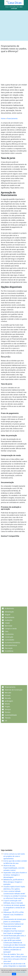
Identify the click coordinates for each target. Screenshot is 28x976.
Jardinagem (8, 701)
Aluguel (7, 615)
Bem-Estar (8, 626)
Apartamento (9, 617)
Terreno (7, 712)
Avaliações (8, 620)
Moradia (7, 698)
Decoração (8, 648)
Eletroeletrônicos (10, 645)
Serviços (7, 709)
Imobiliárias (8, 651)
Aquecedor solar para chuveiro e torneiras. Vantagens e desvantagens (15, 875)
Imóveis (7, 695)
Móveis (7, 704)
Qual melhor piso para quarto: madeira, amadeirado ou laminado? (14, 949)
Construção (8, 637)
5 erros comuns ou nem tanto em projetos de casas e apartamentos (14, 856)
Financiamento (12, 118)
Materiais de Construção (13, 690)
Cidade (7, 623)
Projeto (7, 707)
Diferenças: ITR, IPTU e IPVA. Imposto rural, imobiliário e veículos (13, 914)
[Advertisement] (14, 26)
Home (3, 118)
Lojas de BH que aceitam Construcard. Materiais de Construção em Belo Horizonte (14, 942)
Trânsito (7, 718)
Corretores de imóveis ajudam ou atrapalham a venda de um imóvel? (14, 907)
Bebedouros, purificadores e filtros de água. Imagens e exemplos (13, 882)
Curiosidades (9, 640)
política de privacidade (19, 972)
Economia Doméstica (12, 643)
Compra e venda (10, 629)
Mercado (7, 693)
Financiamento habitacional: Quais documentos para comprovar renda (13, 926)
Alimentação (9, 612)
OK (14, 974)
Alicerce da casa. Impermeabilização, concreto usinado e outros (13, 868)
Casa (6, 631)
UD (5, 721)
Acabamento (9, 608)
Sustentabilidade (10, 715)
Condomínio (9, 634)
